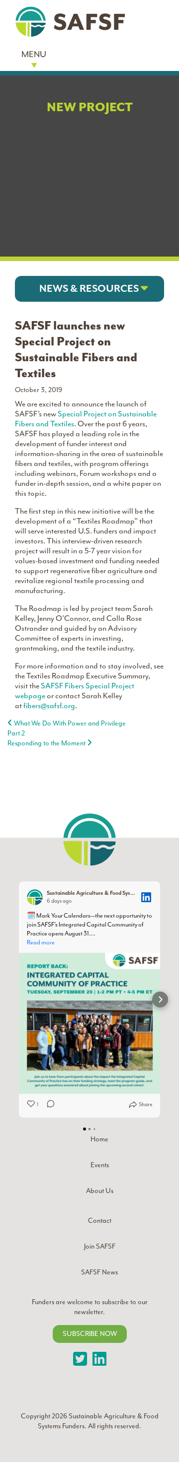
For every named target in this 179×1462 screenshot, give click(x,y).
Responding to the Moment (47, 743)
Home (99, 1139)
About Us (99, 1191)
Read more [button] (41, 942)
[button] (89, 289)
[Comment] (48, 1105)
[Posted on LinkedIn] (146, 897)
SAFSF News (99, 1272)
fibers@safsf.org (49, 706)
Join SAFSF (99, 1246)
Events (99, 1165)
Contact (99, 1220)
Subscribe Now (90, 1333)
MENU (33, 54)
